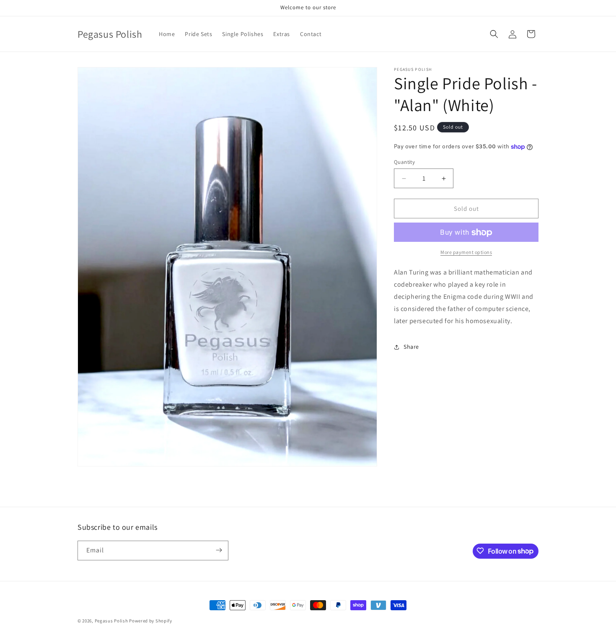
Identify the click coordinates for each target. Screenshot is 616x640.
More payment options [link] (466, 252)
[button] (494, 34)
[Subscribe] (219, 550)
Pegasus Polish (111, 621)
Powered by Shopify (150, 621)
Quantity (404, 162)
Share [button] (411, 346)
